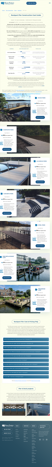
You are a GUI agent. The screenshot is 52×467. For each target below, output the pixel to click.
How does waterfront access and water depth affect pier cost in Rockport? (26, 364)
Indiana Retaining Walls (33, 447)
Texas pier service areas (35, 380)
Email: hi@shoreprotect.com (7, 440)
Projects (17, 431)
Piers (25, 436)
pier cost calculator (20, 90)
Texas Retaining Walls (33, 435)
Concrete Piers (8, 193)
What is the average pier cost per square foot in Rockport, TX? (26, 339)
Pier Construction (9, 10)
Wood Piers (41, 98)
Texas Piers (34, 438)
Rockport (20, 10)
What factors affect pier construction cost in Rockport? (26, 368)
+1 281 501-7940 (31, 3)
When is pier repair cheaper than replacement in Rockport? (26, 347)
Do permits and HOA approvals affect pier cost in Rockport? (26, 356)
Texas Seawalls (34, 432)
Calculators (18, 438)
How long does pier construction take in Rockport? (26, 360)
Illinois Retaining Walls (33, 459)
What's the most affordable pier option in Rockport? (26, 372)
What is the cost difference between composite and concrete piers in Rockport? (26, 351)
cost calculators (38, 91)
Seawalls (25, 431)
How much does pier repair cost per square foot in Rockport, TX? (26, 343)
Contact (17, 436)
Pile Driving (26, 437)
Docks (25, 439)
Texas (15, 10)
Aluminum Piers (42, 161)
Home (3, 10)
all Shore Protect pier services (20, 380)
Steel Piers (41, 225)
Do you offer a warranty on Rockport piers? (26, 376)
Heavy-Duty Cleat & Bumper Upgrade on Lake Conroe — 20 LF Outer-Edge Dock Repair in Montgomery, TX (38, 404)
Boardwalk (26, 441)
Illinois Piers (34, 462)
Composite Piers (8, 129)
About (17, 433)
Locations (17, 434)
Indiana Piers (34, 450)
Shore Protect (9, 3)
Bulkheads (26, 429)
